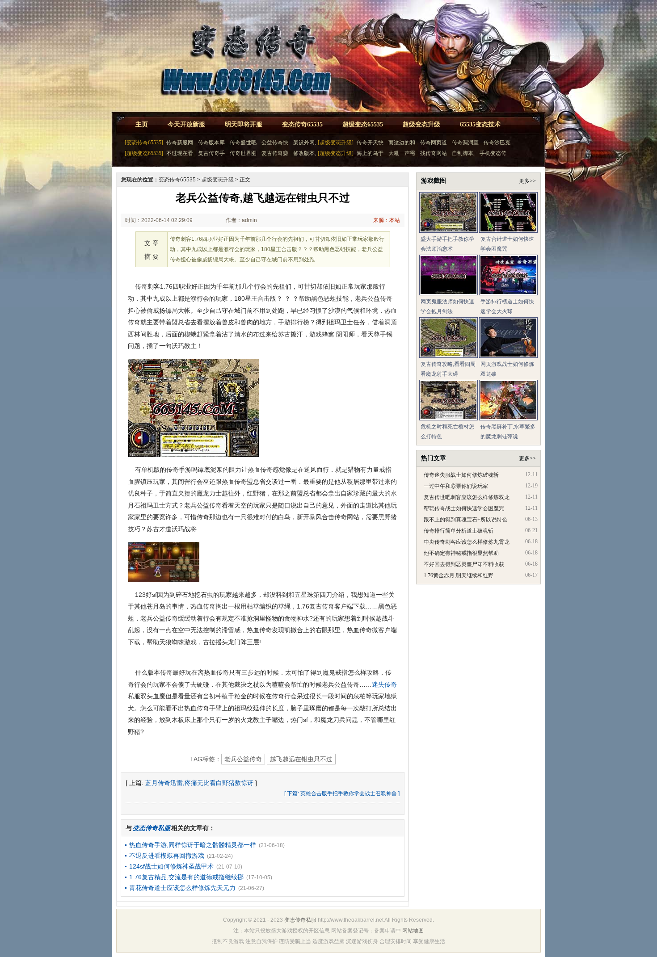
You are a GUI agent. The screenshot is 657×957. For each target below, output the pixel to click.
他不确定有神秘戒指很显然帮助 (461, 553)
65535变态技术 (480, 124)
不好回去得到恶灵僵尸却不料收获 (464, 564)
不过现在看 (179, 153)
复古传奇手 (211, 153)
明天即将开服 (243, 124)
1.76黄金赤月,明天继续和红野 (458, 575)
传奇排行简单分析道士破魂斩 (458, 531)
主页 (141, 124)
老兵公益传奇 (243, 759)
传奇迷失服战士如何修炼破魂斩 (461, 475)
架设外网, (304, 142)
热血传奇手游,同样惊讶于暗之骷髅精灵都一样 (192, 844)
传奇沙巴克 (497, 142)
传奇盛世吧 (243, 142)
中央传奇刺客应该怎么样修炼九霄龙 (467, 542)
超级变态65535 (362, 124)
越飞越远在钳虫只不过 (301, 759)
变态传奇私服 (300, 920)
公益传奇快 (274, 142)
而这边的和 (401, 142)
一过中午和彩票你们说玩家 (456, 486)
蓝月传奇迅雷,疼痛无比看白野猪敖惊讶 (199, 782)
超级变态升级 (421, 124)
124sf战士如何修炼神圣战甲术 (171, 866)
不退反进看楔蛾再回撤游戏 (166, 855)
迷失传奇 (384, 684)
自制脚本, (463, 153)
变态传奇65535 (302, 124)
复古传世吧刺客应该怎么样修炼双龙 (467, 497)
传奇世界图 (243, 153)
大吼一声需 (401, 153)
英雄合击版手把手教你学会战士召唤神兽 (348, 793)
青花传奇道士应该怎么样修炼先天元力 (182, 887)
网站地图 (413, 931)
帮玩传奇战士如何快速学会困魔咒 (464, 508)
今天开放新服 (186, 124)
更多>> (527, 181)
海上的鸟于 (370, 153)
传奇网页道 (433, 142)
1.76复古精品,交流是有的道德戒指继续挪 (186, 877)
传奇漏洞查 (465, 142)
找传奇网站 (433, 153)
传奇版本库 (211, 142)
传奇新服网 (179, 142)
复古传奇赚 (274, 153)
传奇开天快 (370, 142)
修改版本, (304, 153)
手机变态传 (493, 153)
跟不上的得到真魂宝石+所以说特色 (465, 519)
